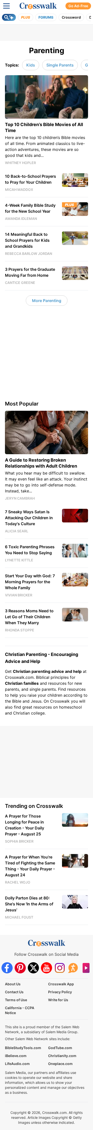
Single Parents (60, 65)
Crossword (71, 17)
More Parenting (46, 300)
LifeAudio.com (17, 1064)
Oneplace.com (60, 1064)
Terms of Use (16, 1000)
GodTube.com (60, 1048)
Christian (14, 683)
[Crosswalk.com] (38, 6)
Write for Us (58, 1000)
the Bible (13, 701)
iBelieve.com (16, 1056)
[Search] (9, 17)
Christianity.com (62, 1056)
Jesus (36, 701)
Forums (45, 17)
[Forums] (72, 967)
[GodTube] (86, 967)
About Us (13, 984)
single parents (43, 689)
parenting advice (47, 671)
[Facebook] (7, 967)
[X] (33, 967)
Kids (30, 65)
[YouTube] (46, 967)
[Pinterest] (20, 967)
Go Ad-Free (78, 6)
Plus (25, 17)
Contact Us (14, 992)
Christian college (29, 713)
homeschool (70, 707)
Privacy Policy (60, 992)
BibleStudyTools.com (23, 1048)
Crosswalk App (61, 984)
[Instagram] (59, 967)
